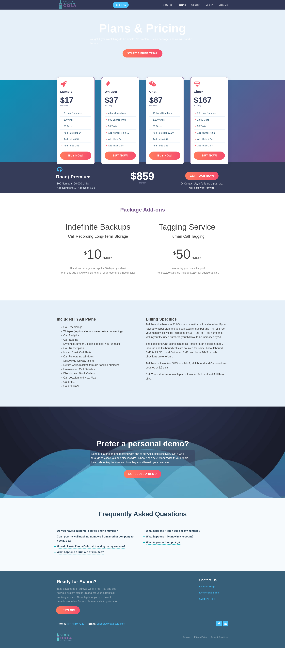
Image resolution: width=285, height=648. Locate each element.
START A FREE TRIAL (142, 53)
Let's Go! (68, 610)
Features (167, 4)
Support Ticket (208, 598)
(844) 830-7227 (75, 623)
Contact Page (207, 586)
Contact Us (190, 183)
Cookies (186, 637)
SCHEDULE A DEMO (142, 474)
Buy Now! (75, 155)
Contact (195, 4)
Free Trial (121, 4)
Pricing (182, 4)
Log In (209, 4)
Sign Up (223, 4)
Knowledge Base (209, 592)
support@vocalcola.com (111, 623)
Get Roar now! (202, 175)
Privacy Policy (200, 637)
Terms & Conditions (219, 637)
